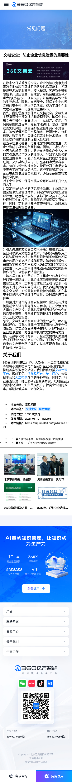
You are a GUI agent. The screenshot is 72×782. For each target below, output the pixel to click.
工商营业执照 (36, 758)
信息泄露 (44, 409)
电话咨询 (21, 776)
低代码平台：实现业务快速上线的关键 (42, 439)
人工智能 (21, 377)
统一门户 (52, 374)
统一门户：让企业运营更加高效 (38, 443)
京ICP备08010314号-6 (36, 762)
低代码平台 (35, 374)
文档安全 (31, 409)
